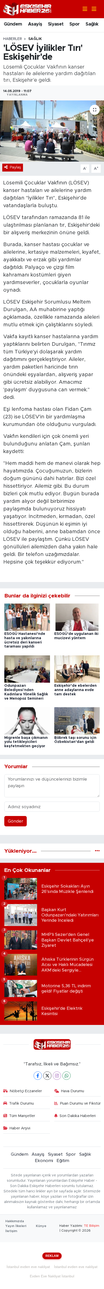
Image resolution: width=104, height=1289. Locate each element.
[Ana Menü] (91, 9)
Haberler (12, 39)
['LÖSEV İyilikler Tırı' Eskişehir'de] (52, 130)
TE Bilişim (91, 1226)
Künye (41, 1226)
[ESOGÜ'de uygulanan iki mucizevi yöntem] (77, 617)
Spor (74, 24)
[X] (47, 1075)
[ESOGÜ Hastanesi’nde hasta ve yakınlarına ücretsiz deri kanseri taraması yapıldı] (27, 617)
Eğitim (63, 1160)
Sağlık (92, 24)
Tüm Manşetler (22, 1116)
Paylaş (15, 167)
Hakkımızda (14, 1221)
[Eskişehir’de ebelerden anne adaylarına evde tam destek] (77, 669)
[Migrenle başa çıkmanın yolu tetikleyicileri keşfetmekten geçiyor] (27, 721)
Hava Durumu (72, 1091)
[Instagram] (57, 1075)
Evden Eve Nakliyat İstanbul (52, 1276)
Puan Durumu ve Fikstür (80, 1103)
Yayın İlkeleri (15, 1226)
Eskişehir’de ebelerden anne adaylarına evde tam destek (75, 690)
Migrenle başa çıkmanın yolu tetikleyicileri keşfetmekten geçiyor (26, 742)
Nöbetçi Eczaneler (26, 1091)
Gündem (13, 24)
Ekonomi (44, 1160)
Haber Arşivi (20, 1128)
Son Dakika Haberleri (78, 1116)
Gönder (15, 821)
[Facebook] (38, 1075)
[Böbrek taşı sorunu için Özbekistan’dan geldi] (77, 721)
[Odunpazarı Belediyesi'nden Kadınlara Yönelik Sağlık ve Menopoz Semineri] (27, 669)
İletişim (11, 1231)
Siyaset (56, 24)
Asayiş (35, 24)
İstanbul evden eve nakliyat (28, 1267)
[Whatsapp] (66, 1075)
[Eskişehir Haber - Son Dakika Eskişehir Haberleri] (27, 9)
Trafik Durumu (21, 1103)
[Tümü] (97, 851)
